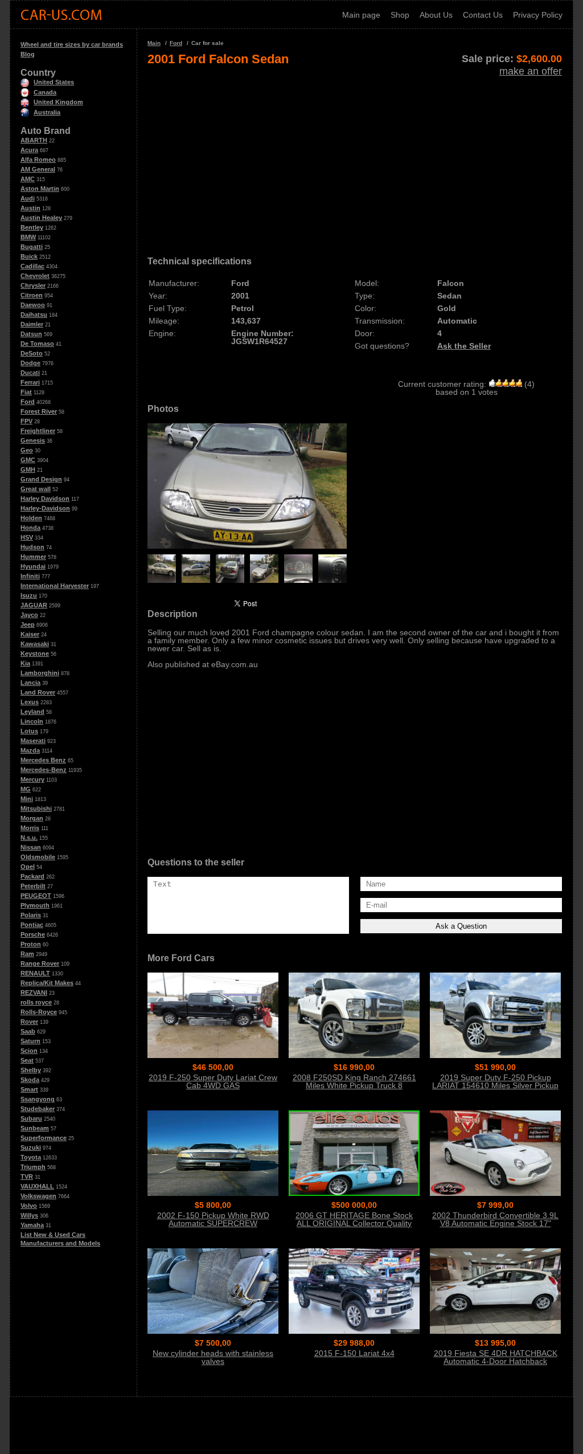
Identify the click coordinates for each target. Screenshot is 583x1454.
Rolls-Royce (38, 1011)
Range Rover (39, 963)
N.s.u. (29, 837)
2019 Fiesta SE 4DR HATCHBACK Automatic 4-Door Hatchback (495, 1357)
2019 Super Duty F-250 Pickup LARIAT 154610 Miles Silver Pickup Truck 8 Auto (495, 1085)
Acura (29, 149)
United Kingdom (58, 102)
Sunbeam (34, 1128)
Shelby (30, 1070)
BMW (28, 237)
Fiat (26, 392)
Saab (27, 1031)
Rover (29, 1021)
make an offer (530, 71)
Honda (30, 527)
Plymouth (35, 905)
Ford (27, 401)
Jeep (27, 624)
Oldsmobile (37, 856)
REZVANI (33, 992)
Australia (47, 112)
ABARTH (33, 140)
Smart (29, 1089)
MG (25, 789)
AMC (27, 178)
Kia (25, 663)
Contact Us (483, 14)
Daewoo (32, 304)
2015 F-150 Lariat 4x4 (354, 1353)
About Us (436, 14)
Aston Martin (39, 188)
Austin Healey (41, 217)
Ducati (30, 372)
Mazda (30, 750)
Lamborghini (39, 672)
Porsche (32, 934)
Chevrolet (35, 275)
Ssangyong (37, 1099)
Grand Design (41, 479)
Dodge (30, 363)
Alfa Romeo (38, 159)
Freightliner (37, 430)
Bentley (31, 227)
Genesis (32, 440)
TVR (26, 1176)
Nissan (30, 847)
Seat (27, 1060)
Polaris (30, 915)
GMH (27, 469)
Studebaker (37, 1108)
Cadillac (32, 266)
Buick (29, 256)
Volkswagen (38, 1195)
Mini (26, 798)
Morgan (31, 818)
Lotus (29, 731)
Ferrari (30, 382)
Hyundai (33, 566)
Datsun (31, 333)
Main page (361, 14)
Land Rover (37, 692)
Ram (27, 953)
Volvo (28, 1205)
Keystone (34, 653)
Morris (29, 827)
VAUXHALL (37, 1186)
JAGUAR (33, 605)
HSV (26, 537)
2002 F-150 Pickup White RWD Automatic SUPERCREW (213, 1219)
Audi (27, 198)
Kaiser (29, 634)
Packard (32, 876)
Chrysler (33, 285)
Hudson (32, 547)
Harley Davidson (44, 498)
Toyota (30, 1157)
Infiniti (30, 576)
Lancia (30, 682)
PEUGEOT (35, 895)
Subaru (31, 1118)
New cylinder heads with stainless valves (213, 1357)
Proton (30, 944)
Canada (45, 92)
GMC (27, 459)
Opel (27, 866)
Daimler (31, 324)
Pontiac (31, 924)
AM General (37, 169)
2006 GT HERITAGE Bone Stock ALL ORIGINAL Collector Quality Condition (354, 1223)
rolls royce (36, 1002)
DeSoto (31, 353)
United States (54, 82)
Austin (30, 208)
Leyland (32, 711)
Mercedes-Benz (43, 769)
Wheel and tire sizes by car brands (71, 44)
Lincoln (31, 721)
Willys (29, 1215)
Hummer (33, 556)
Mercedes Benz (43, 760)
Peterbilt (33, 886)
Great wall (35, 488)
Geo (26, 450)
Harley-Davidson (45, 508)
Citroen (31, 295)
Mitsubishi (36, 808)
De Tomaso (37, 343)
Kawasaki (34, 643)
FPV (26, 421)
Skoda (29, 1079)
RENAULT (35, 973)
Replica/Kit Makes (46, 982)
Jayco (29, 614)
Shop (400, 14)
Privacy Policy (538, 14)
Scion (29, 1050)
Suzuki (30, 1147)
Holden (31, 517)
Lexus (29, 702)
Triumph (33, 1166)
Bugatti (31, 246)
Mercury (32, 779)
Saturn (30, 1041)
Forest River (38, 411)
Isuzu (28, 595)
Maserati (33, 740)
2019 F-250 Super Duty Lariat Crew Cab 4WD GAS (213, 1081)
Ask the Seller (464, 345)
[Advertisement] (354, 157)
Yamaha (32, 1225)
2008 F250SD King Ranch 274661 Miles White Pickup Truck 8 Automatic (354, 1085)
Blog (27, 54)
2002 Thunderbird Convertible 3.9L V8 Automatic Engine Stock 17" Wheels (495, 1223)
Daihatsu (33, 314)
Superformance (43, 1137)
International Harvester (54, 585)
